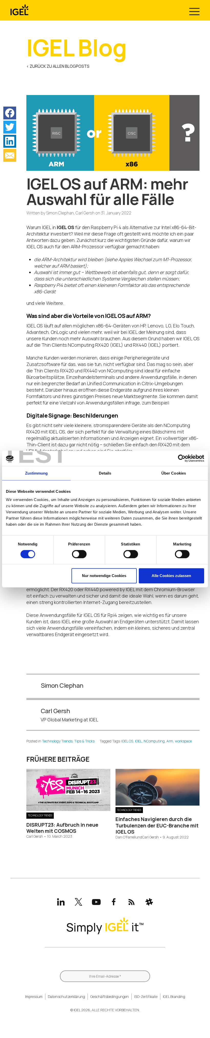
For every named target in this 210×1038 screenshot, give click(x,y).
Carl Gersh (34, 836)
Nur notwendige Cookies (104, 575)
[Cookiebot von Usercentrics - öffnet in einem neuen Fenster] (181, 458)
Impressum (34, 996)
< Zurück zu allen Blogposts (57, 66)
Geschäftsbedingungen (109, 996)
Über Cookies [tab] (173, 473)
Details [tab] (105, 473)
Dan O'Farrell (125, 837)
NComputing (154, 741)
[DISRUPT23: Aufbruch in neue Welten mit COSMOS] (68, 809)
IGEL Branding (174, 996)
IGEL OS (127, 741)
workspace (183, 741)
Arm (169, 741)
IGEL (138, 741)
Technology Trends (57, 741)
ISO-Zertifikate (146, 996)
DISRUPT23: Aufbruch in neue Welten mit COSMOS (62, 827)
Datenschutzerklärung (66, 996)
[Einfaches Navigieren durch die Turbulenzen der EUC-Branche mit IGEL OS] (158, 804)
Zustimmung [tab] (36, 473)
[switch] (79, 554)
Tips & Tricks (84, 741)
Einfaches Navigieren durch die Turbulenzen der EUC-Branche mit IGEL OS (157, 825)
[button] (9, 113)
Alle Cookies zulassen (171, 575)
